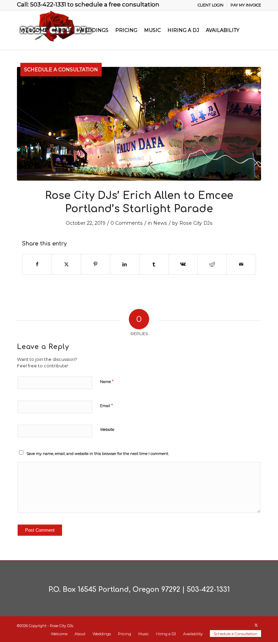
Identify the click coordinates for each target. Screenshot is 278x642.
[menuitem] (210, 5)
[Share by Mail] (241, 264)
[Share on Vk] (182, 264)
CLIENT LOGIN (210, 5)
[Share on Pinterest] (95, 264)
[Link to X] (256, 625)
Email (106, 405)
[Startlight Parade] (139, 124)
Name (107, 381)
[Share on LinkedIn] (124, 264)
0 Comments (127, 223)
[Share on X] (66, 264)
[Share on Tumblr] (153, 264)
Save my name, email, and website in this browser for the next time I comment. (97, 453)
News (160, 223)
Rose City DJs (196, 223)
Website (107, 429)
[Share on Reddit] (212, 264)
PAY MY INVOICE (246, 5)
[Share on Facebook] (37, 264)
